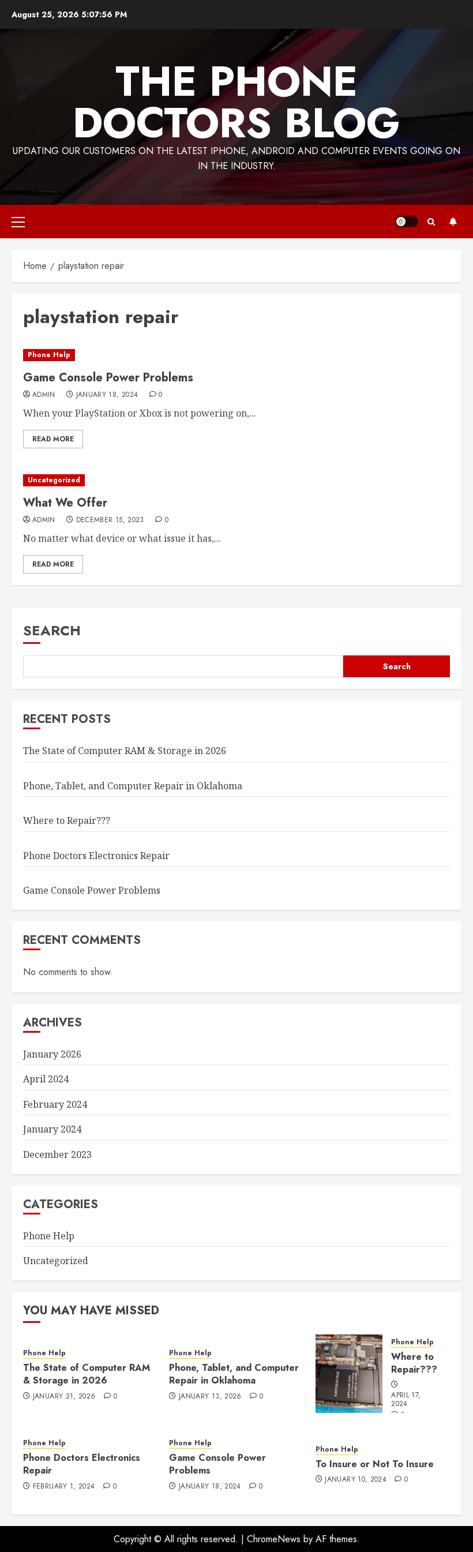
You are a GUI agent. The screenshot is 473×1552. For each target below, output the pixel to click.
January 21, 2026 (64, 1396)
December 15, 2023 (110, 520)
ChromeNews (274, 1539)
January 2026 (52, 1054)
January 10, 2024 (355, 1479)
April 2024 (46, 1079)
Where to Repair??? (66, 820)
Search (52, 630)
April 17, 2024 (406, 1400)
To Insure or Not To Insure (375, 1464)
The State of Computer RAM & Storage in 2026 (124, 750)
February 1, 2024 (64, 1486)
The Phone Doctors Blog (236, 102)
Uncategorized (54, 480)
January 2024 (52, 1129)
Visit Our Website (452, 221)
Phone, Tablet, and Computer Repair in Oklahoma (132, 785)
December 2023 (57, 1154)
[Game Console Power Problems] (236, 355)
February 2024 (55, 1104)
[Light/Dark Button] (406, 221)
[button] (18, 221)
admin (43, 395)
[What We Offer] (236, 480)
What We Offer (65, 502)
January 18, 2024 (107, 395)
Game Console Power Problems (108, 377)
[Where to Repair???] (349, 1373)
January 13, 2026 (210, 1396)
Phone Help (49, 355)
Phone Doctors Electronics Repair (96, 855)
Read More (53, 439)
